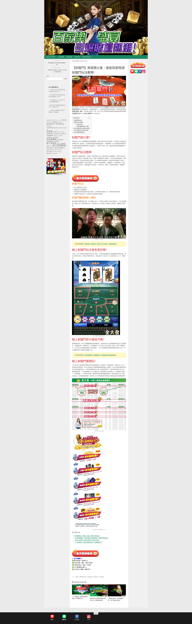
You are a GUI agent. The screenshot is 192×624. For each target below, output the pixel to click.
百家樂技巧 (77, 57)
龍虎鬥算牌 (55, 153)
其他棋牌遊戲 (75, 61)
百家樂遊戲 (49, 141)
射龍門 (77, 576)
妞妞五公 (54, 120)
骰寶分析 (51, 148)
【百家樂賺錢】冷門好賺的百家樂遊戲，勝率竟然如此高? (91, 538)
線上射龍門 (101, 576)
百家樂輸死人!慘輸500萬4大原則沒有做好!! (87, 536)
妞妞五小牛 (59, 120)
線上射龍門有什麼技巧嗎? (81, 130)
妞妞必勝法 (64, 120)
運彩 (51, 145)
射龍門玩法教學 (78, 122)
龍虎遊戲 (54, 151)
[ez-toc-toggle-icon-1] (88, 118)
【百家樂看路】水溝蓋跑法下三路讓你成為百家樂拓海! (100, 355)
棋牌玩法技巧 (84, 61)
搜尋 (47, 76)
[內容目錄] (89, 118)
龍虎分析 (56, 149)
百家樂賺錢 (61, 57)
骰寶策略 (48, 149)
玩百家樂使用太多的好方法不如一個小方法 (56, 128)
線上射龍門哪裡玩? (79, 132)
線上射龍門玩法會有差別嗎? (82, 128)
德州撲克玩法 (60, 124)
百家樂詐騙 (55, 137)
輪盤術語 (63, 143)
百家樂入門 (56, 131)
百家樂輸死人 (60, 139)
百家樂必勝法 (61, 131)
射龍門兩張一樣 (83, 576)
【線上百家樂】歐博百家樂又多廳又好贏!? (86, 540)
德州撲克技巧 (50, 124)
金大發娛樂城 (59, 145)
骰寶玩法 (62, 148)
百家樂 (49, 131)
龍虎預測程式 (59, 151)
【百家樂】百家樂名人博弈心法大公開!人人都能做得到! (100, 244)
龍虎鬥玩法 (49, 153)
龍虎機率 (60, 149)
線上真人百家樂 (50, 57)
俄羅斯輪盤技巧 (49, 120)
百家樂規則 (49, 137)
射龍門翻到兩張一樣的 (83, 126)
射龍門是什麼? (78, 120)
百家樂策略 (60, 135)
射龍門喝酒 (90, 576)
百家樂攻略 (57, 133)
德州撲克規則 (48, 126)
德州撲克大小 (60, 122)
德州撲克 (54, 122)
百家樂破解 (69, 57)
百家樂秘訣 (55, 135)
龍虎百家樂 (49, 151)
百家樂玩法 (63, 133)
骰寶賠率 (52, 149)
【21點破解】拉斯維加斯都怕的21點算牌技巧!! (88, 542)
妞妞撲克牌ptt (49, 122)
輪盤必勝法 (58, 143)
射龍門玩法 (80, 124)
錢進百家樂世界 (86, 57)
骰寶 (47, 148)
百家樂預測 (56, 141)
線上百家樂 (51, 143)
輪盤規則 (48, 145)
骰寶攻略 (56, 148)
